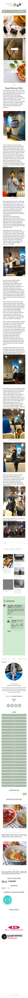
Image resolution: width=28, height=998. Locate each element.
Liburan (14, 747)
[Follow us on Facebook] (8, 705)
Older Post (22, 659)
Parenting (14, 762)
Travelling (14, 782)
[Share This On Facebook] (23, 543)
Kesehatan (14, 735)
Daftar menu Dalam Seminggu (13, 832)
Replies (11, 617)
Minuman (14, 759)
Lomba (4, 543)
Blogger (16, 994)
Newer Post (6, 659)
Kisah (14, 741)
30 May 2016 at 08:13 (17, 607)
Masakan (14, 753)
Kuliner (14, 744)
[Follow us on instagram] (16, 705)
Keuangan (14, 738)
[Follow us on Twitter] (12, 705)
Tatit (12, 620)
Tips (14, 776)
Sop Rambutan (14, 869)
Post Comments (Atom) (14, 662)
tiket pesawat (18, 202)
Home (14, 659)
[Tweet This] (25, 543)
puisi (14, 765)
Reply (9, 613)
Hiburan (14, 726)
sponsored (14, 773)
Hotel (14, 729)
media (14, 756)
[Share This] (21, 543)
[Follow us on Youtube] (19, 705)
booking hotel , (13, 204)
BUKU (14, 718)
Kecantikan (14, 732)
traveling (14, 779)
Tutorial (14, 785)
